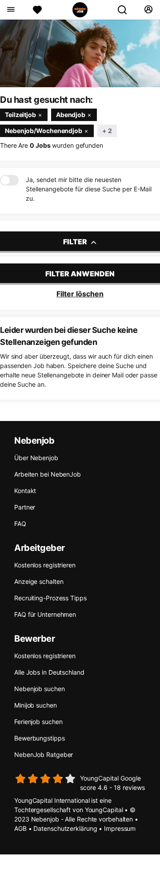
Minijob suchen (35, 705)
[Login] (148, 10)
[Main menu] (10, 10)
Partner (24, 507)
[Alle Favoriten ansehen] (37, 10)
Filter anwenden (80, 273)
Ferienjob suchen (38, 721)
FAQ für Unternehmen (45, 614)
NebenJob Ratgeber (43, 754)
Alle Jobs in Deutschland (49, 672)
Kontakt (25, 490)
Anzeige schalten (38, 581)
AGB (20, 828)
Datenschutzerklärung (65, 828)
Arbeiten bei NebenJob (47, 474)
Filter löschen (80, 293)
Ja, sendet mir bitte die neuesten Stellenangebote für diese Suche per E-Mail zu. (89, 189)
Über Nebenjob (36, 457)
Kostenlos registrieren (45, 565)
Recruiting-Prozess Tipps (50, 598)
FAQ (20, 523)
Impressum (120, 828)
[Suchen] (125, 10)
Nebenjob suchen (39, 688)
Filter (75, 241)
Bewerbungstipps (39, 738)
